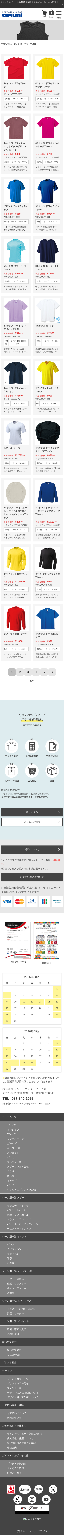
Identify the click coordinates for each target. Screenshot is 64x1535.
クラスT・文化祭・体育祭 (21, 1309)
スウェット (13, 1152)
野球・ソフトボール (18, 1215)
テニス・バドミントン (19, 1228)
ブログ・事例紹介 (16, 1463)
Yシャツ (11, 1134)
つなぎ (10, 1171)
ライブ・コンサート (18, 1249)
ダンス (10, 1244)
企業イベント (14, 1254)
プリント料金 (9, 1362)
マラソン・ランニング (19, 1219)
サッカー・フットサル (19, 1205)
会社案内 (12, 1447)
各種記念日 (13, 1334)
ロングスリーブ (15, 1139)
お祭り (10, 1263)
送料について (32, 849)
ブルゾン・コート (16, 1162)
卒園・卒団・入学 (16, 1329)
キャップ (12, 1180)
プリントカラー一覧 (18, 1379)
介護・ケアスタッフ (18, 1283)
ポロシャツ (13, 1129)
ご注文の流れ (14, 1354)
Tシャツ (11, 1125)
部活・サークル (15, 1313)
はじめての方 (14, 1350)
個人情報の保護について (20, 1438)
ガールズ (12, 1143)
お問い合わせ (14, 1473)
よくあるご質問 (32, 822)
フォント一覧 (14, 1388)
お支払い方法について (32, 877)
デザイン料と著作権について (22, 1397)
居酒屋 (10, 1293)
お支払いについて (16, 1413)
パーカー (12, 1157)
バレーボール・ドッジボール (22, 1224)
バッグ (10, 1185)
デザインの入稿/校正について (23, 1392)
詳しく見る (32, 812)
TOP (3, 44)
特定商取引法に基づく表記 (21, 1443)
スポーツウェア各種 (27, 44)
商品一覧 (11, 44)
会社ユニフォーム (16, 1288)
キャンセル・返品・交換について (25, 1434)
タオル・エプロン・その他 (21, 1189)
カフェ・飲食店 (15, 1279)
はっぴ (10, 1176)
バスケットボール (16, 1210)
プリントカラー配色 (18, 1383)
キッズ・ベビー (15, 1148)
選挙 (9, 1258)
